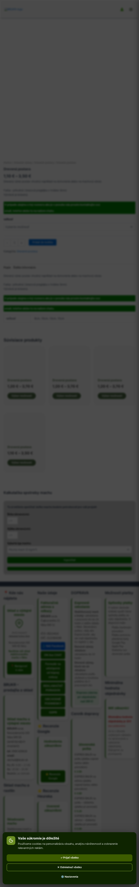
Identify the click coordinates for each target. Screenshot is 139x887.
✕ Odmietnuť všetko (69, 867)
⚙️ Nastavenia (69, 876)
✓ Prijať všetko (69, 857)
